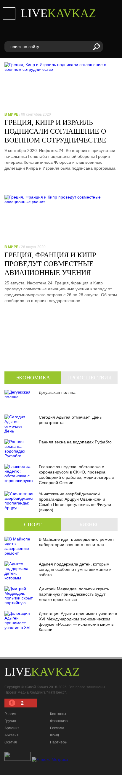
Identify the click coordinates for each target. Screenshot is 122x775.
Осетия (10, 742)
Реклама (57, 728)
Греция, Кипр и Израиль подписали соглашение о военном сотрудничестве (55, 131)
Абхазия (11, 735)
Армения (12, 728)
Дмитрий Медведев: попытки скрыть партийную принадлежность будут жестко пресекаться (74, 594)
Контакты (58, 714)
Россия (10, 714)
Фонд (54, 735)
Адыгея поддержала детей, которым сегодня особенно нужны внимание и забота (75, 569)
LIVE (58, 13)
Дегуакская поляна (57, 392)
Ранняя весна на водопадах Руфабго (75, 442)
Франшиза (59, 721)
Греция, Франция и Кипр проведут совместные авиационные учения (50, 263)
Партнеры (59, 742)
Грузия (10, 721)
